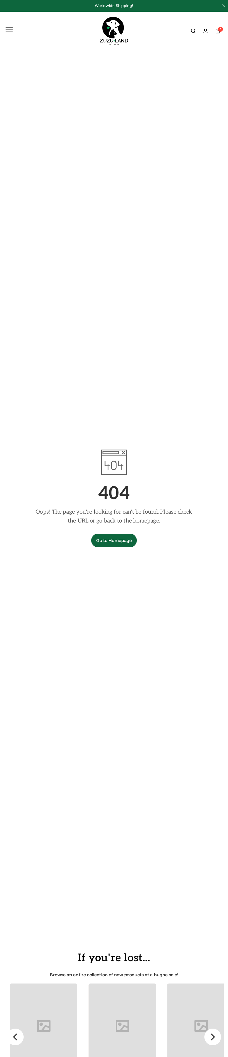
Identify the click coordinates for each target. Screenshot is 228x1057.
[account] (205, 31)
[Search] (193, 31)
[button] (15, 1037)
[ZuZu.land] (114, 31)
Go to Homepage (114, 540)
